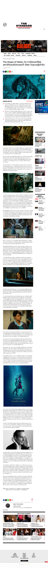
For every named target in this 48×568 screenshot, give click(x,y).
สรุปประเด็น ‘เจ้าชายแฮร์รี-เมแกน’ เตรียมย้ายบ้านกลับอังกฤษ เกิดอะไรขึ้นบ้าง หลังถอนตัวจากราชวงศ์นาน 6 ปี (38, 179)
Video (24, 554)
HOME (5, 53)
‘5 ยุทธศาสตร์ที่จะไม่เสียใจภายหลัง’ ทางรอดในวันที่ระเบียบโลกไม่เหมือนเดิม (38, 168)
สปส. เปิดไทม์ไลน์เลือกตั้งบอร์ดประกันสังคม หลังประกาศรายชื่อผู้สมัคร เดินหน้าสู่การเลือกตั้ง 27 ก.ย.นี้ (38, 190)
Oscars (7, 488)
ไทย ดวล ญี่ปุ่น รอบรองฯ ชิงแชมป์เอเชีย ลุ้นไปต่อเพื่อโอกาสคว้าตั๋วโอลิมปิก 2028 (41, 229)
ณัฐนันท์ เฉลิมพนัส (7, 67)
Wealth (24, 553)
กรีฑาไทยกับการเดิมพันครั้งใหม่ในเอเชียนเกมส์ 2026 (41, 222)
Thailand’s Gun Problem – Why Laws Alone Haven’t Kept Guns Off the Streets (38, 156)
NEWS (9, 53)
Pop (33, 553)
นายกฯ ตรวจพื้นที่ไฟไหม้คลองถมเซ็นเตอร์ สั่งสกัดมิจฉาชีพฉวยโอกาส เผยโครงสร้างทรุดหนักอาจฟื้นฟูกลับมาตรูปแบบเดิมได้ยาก (41, 203)
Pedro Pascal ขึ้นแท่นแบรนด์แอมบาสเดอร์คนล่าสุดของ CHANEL (22, 525)
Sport (40, 220)
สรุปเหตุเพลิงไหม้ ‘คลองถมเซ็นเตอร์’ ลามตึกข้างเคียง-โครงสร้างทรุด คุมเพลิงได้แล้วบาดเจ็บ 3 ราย (41, 209)
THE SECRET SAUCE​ (9, 55)
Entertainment (6, 523)
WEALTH (14, 53)
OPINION (18, 55)
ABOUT (35, 55)
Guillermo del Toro (9, 489)
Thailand (37, 188)
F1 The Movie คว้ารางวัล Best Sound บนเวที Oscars (8, 539)
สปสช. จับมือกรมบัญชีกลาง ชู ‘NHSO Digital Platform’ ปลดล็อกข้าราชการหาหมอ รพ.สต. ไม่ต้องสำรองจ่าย (41, 216)
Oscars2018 (12, 488)
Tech (41, 143)
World (36, 165)
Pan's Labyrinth (17, 489)
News (15, 553)
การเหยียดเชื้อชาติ (24, 489)
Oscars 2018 (10, 59)
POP (19, 53)
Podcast (15, 554)
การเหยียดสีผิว (18, 488)
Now (33, 554)
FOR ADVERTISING (24, 558)
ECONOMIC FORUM (29, 53)
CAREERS (29, 55)
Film (4, 59)
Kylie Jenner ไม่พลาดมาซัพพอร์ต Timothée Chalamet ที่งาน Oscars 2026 (36, 539)
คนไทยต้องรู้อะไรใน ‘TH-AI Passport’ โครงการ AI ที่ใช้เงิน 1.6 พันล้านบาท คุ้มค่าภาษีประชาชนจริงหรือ (38, 145)
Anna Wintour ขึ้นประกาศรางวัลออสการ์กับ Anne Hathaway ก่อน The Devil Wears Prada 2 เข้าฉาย (22, 539)
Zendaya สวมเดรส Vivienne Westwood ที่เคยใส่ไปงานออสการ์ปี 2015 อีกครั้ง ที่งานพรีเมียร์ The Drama (37, 525)
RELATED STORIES (24, 514)
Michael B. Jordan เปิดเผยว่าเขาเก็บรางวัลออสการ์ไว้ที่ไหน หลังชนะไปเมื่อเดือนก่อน (9, 525)
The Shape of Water (25, 488)
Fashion (19, 523)
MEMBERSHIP (24, 560)
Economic (37, 143)
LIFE (22, 53)
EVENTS (24, 55)
